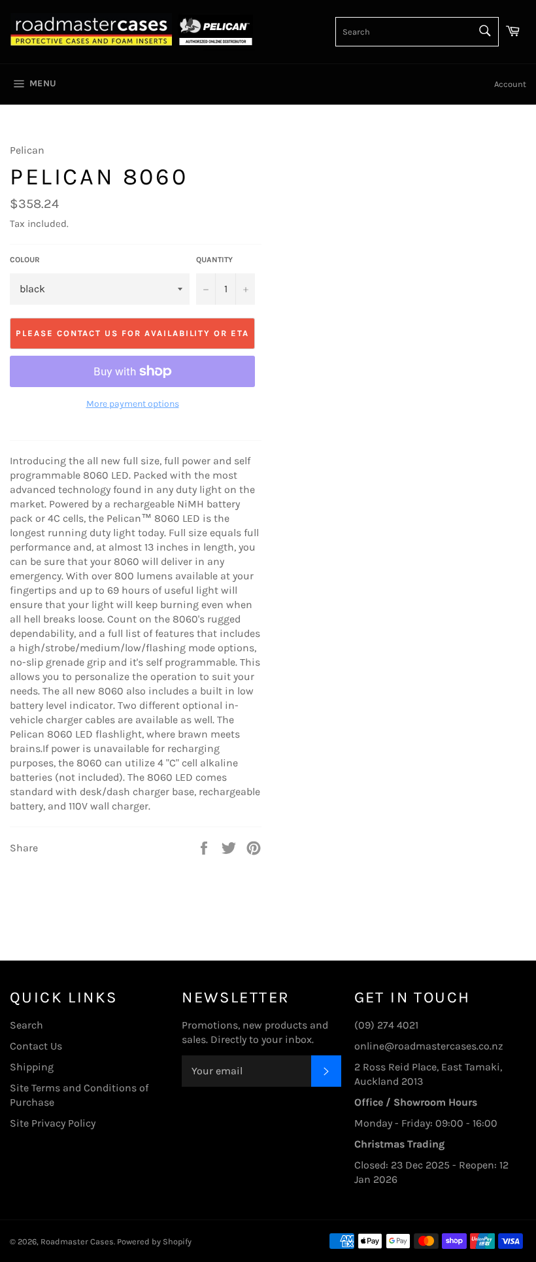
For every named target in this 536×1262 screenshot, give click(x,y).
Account (510, 84)
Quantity (214, 259)
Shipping (32, 1067)
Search (26, 1025)
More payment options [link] (132, 403)
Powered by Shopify (154, 1241)
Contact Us (36, 1046)
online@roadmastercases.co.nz (428, 1046)
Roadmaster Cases (77, 1241)
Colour (25, 259)
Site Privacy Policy (52, 1123)
